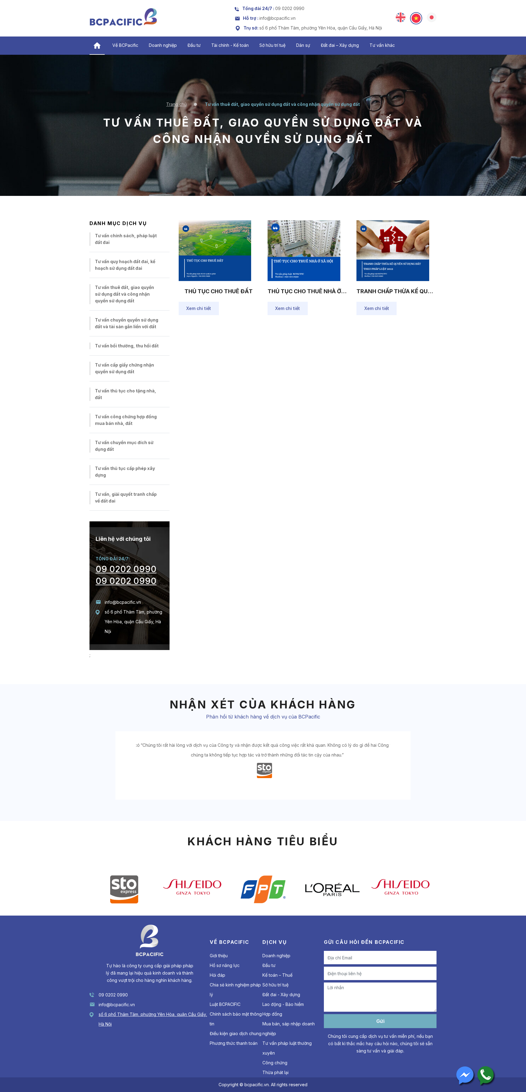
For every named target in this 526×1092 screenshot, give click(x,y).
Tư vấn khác (382, 45)
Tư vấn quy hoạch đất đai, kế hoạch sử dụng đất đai (125, 265)
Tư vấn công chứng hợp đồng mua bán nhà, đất (126, 420)
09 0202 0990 (126, 569)
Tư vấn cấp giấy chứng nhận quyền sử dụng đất (124, 368)
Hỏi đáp (217, 975)
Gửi (380, 1021)
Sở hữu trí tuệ (272, 45)
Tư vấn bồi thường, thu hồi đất (127, 345)
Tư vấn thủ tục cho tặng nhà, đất (125, 394)
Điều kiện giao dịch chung (235, 1033)
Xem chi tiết (198, 308)
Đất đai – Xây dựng (340, 45)
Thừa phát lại (275, 1072)
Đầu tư (194, 45)
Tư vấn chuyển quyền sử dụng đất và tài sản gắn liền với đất (126, 323)
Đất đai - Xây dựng (281, 994)
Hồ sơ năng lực (225, 965)
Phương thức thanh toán (234, 1043)
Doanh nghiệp (163, 45)
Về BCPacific (125, 45)
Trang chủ (176, 104)
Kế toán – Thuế (277, 975)
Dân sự (303, 45)
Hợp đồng (272, 1014)
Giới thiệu (219, 955)
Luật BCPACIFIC (225, 1004)
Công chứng (274, 1062)
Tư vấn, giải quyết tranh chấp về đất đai (126, 497)
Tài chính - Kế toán (230, 45)
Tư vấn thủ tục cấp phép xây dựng (125, 472)
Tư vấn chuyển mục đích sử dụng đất (124, 446)
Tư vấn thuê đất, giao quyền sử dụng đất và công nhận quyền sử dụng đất (124, 294)
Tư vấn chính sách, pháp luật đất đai (126, 239)
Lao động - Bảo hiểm (283, 1004)
